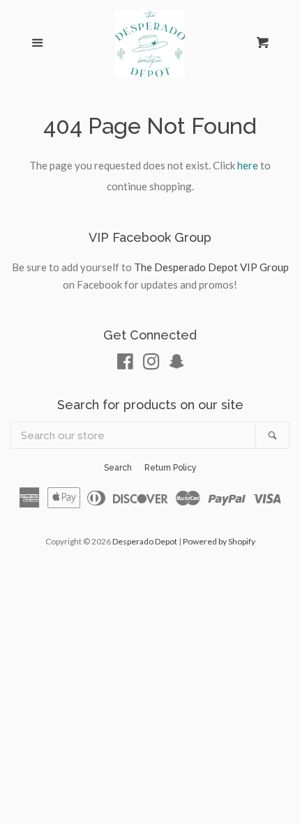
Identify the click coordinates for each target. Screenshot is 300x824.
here (247, 165)
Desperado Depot (144, 541)
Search (118, 468)
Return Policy (170, 468)
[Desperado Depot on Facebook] (125, 364)
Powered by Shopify (219, 541)
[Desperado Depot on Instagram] (151, 364)
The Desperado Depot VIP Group (211, 267)
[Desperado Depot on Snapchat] (176, 364)
